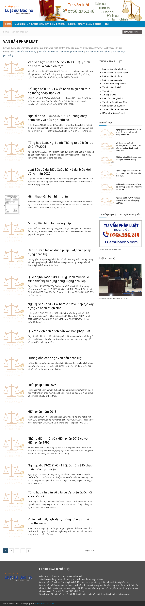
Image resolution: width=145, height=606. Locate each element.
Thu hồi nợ (107, 91)
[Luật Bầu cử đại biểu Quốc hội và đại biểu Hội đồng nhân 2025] (13, 178)
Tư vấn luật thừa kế (111, 87)
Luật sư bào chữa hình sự (114, 69)
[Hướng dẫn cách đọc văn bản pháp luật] (13, 366)
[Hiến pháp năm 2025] (13, 393)
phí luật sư (79, 591)
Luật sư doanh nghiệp (112, 80)
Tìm (107, 24)
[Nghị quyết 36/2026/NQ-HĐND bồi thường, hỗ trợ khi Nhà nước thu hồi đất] (106, 188)
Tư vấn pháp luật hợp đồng (114, 102)
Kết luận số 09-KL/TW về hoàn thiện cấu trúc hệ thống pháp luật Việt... (128, 200)
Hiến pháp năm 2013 (42, 411)
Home (8, 24)
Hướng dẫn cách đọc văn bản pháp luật (55, 358)
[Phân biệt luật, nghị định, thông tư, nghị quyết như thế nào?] (13, 528)
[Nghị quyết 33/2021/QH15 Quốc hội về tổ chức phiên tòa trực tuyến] (13, 474)
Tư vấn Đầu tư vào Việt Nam (115, 109)
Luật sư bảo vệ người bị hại (115, 72)
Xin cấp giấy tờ (109, 94)
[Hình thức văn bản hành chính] (11, 205)
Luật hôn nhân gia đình (112, 98)
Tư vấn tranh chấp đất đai (114, 83)
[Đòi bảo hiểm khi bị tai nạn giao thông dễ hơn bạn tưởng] (106, 161)
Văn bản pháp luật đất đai (98, 51)
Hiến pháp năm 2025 (42, 385)
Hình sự (71, 24)
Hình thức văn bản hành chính (49, 196)
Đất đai (49, 24)
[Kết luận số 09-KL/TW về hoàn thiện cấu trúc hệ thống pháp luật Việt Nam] (13, 97)
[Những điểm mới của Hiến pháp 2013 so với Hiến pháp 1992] (13, 447)
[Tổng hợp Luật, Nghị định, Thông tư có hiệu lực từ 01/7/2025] (13, 151)
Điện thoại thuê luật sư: (49, 576)
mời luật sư (61, 591)
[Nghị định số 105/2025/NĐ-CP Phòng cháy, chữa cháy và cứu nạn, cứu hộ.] (13, 124)
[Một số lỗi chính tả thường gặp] (13, 232)
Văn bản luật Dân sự (48, 51)
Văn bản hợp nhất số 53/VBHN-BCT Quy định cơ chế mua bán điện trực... (128, 173)
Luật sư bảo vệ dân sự (112, 76)
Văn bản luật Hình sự (26, 51)
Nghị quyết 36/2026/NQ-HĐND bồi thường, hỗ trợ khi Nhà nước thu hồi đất (129, 186)
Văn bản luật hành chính (71, 51)
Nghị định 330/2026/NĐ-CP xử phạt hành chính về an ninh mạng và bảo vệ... (128, 132)
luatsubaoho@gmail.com (92, 579)
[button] (141, 24)
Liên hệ (97, 24)
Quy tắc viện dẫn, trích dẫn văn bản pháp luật (59, 331)
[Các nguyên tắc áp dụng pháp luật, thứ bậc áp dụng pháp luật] (13, 258)
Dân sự (60, 24)
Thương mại (36, 24)
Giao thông (84, 24)
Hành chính (20, 24)
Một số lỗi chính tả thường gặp (49, 223)
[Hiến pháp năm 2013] (13, 420)
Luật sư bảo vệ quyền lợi (113, 105)
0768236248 (66, 576)
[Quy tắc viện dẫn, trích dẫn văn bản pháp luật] (13, 339)
